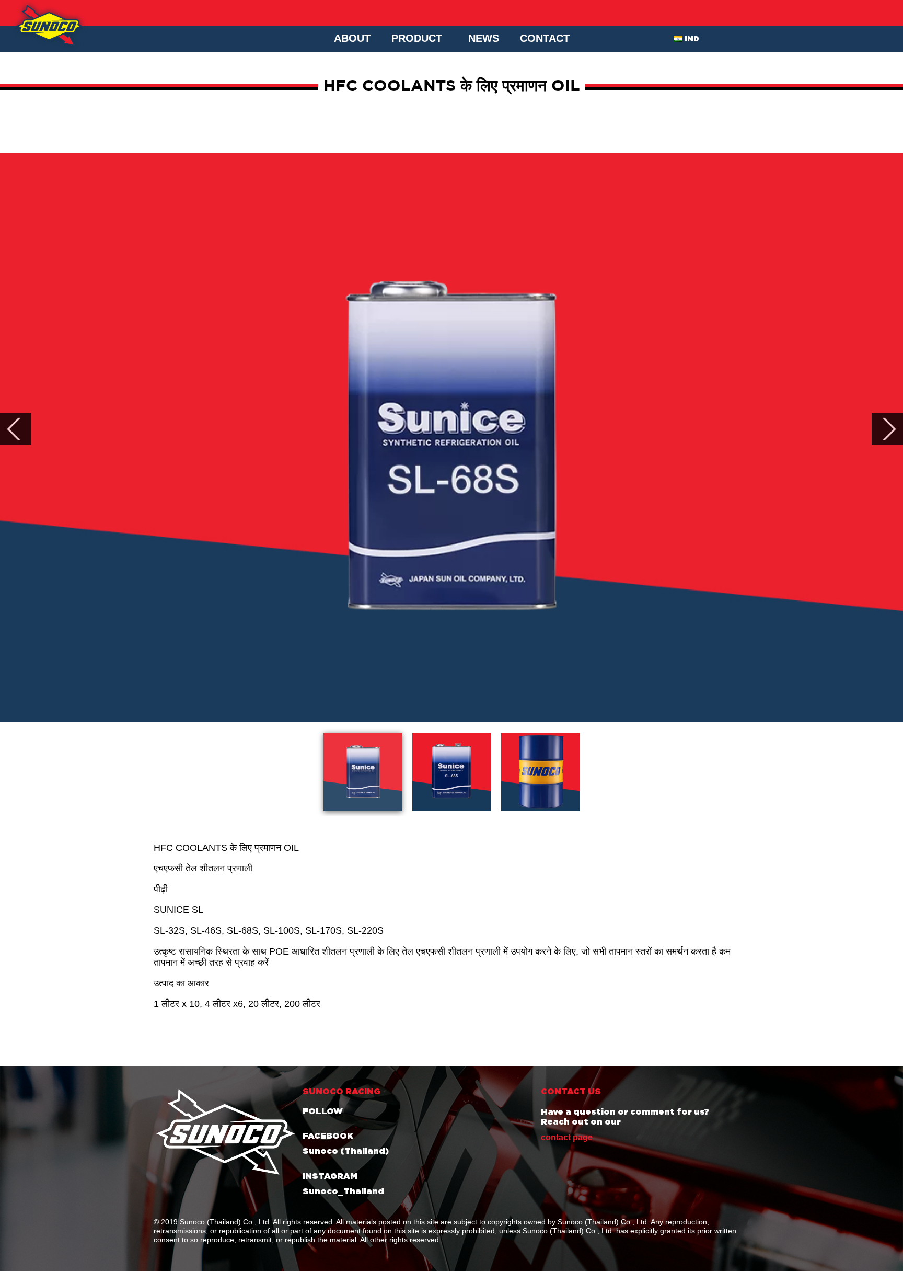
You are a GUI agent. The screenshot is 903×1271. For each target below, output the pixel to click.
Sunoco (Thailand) (346, 1151)
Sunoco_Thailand (343, 1191)
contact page (567, 1137)
